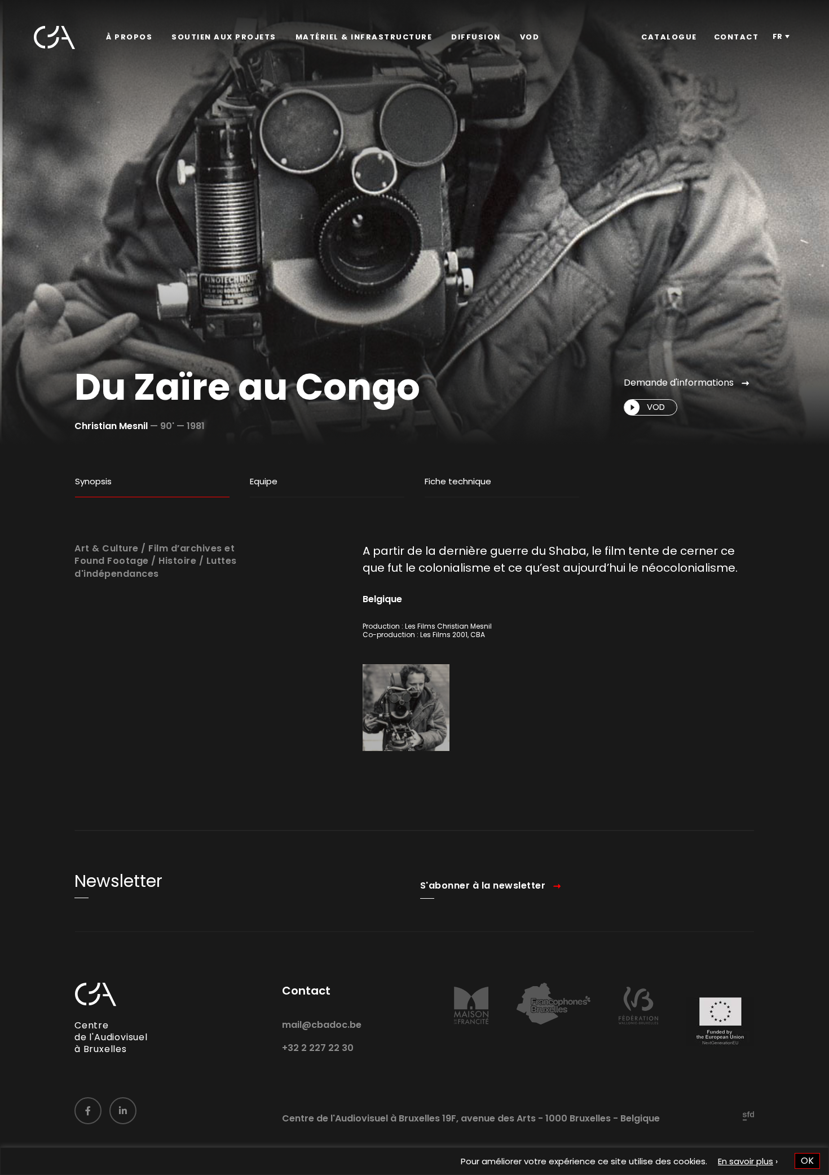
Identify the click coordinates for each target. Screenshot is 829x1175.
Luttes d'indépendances (155, 567)
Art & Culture (106, 548)
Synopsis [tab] (93, 481)
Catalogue (669, 37)
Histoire (177, 560)
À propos (129, 37)
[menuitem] (129, 37)
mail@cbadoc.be (321, 1024)
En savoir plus (745, 1161)
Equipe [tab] (263, 481)
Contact (736, 37)
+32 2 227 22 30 (318, 1047)
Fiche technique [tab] (458, 481)
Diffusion (476, 37)
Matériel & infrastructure (364, 37)
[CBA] (54, 37)
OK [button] (807, 1160)
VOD (530, 37)
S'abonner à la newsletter (483, 885)
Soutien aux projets (223, 37)
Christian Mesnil (111, 425)
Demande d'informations (679, 382)
